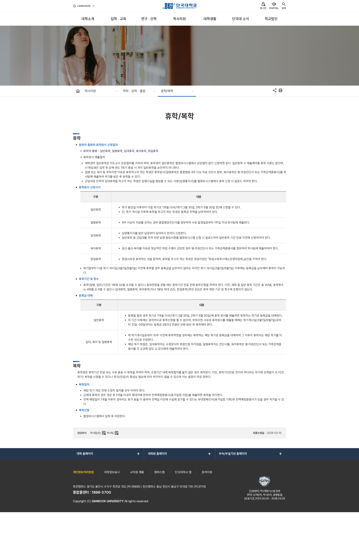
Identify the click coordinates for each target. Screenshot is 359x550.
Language (84, 5)
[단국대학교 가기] (179, 6)
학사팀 (113, 433)
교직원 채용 (137, 472)
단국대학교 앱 (183, 472)
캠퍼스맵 (159, 472)
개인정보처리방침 (83, 472)
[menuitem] (88, 19)
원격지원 (207, 472)
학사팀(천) (98, 433)
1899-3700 (101, 492)
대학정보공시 (112, 472)
